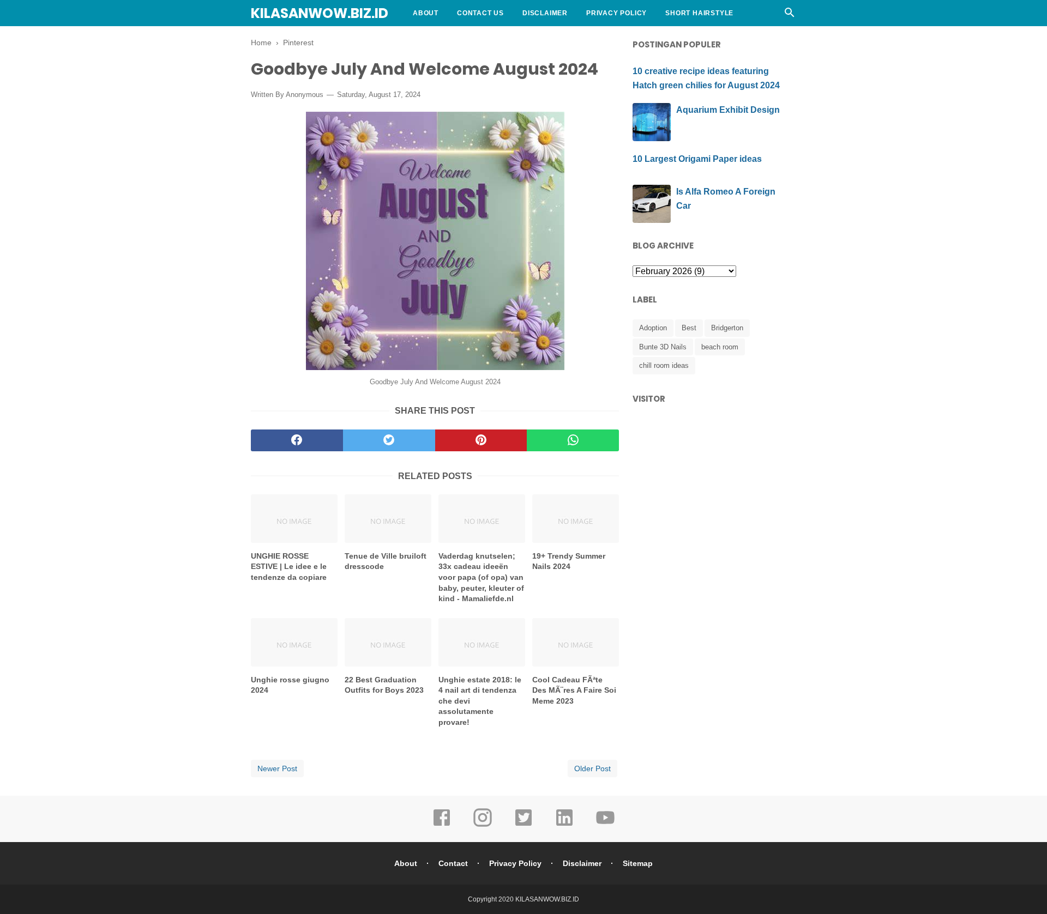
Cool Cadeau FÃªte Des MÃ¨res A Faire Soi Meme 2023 (574, 690)
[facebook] (297, 440)
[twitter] (389, 440)
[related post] (294, 518)
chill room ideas (664, 365)
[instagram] (483, 825)
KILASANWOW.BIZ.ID (319, 13)
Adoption (653, 328)
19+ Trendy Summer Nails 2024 (568, 561)
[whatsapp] (573, 440)
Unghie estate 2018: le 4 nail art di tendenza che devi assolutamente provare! (479, 701)
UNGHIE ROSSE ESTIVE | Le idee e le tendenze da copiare (289, 567)
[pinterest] (481, 440)
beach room (719, 347)
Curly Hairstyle (446, 39)
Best (689, 328)
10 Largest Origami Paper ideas (697, 159)
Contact (453, 863)
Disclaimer (545, 13)
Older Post (592, 768)
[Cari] (789, 15)
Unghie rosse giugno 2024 (290, 685)
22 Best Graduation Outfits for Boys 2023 (384, 685)
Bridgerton (727, 328)
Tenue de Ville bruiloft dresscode (385, 561)
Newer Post (277, 768)
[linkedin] (564, 825)
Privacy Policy (616, 13)
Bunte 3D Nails (663, 347)
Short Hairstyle (699, 13)
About (425, 13)
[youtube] (605, 825)
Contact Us (480, 13)
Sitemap (638, 863)
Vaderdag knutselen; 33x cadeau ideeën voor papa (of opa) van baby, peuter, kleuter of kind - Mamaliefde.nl (481, 577)
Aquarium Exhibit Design (728, 109)
